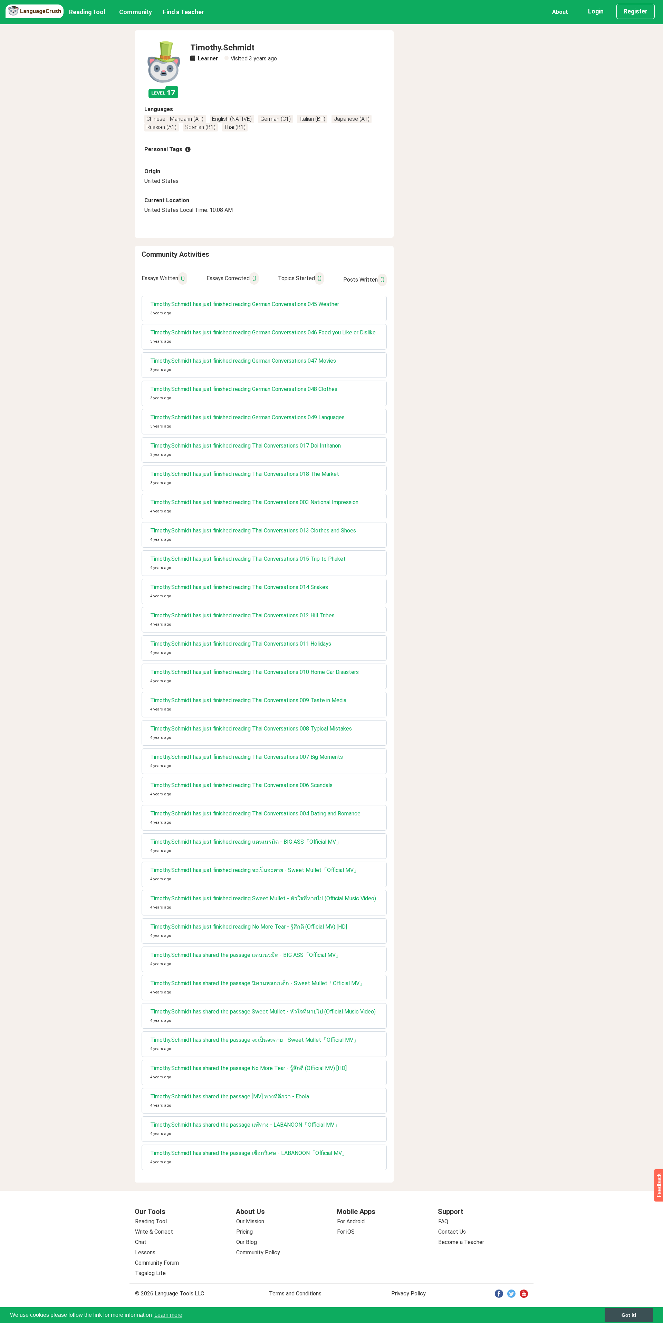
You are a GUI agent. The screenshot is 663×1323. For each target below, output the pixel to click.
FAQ (443, 1221)
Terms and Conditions (295, 1293)
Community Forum (157, 1263)
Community (135, 12)
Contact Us (452, 1231)
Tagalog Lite (150, 1273)
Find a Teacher (183, 12)
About (560, 12)
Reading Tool (87, 12)
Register (635, 11)
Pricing (244, 1231)
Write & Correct (154, 1231)
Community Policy (258, 1252)
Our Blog (246, 1242)
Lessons (145, 1252)
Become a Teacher (461, 1242)
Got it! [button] (629, 1315)
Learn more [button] (168, 1315)
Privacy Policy (408, 1293)
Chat (140, 1242)
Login (596, 11)
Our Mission (250, 1221)
